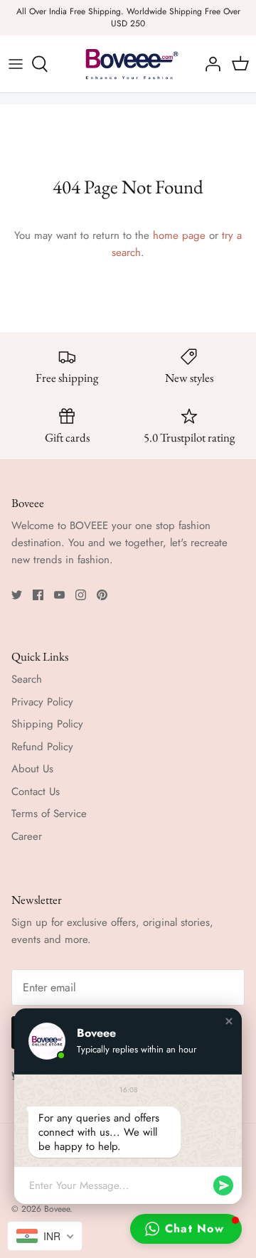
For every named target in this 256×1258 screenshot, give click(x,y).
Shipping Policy (47, 724)
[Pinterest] (102, 595)
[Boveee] (128, 64)
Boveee (57, 1209)
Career (26, 836)
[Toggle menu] (15, 64)
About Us (32, 769)
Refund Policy (42, 747)
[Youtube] (59, 595)
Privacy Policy (42, 702)
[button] (229, 1021)
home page (179, 235)
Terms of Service (49, 813)
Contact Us (35, 791)
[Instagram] (80, 595)
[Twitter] (16, 595)
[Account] (209, 64)
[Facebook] (38, 595)
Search (26, 679)
